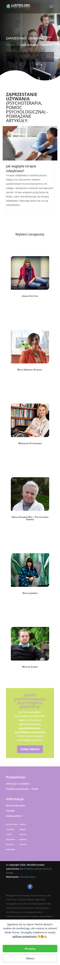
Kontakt (10, 810)
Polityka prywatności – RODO (22, 788)
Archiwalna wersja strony (35, 868)
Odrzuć (30, 958)
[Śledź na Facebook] (30, 886)
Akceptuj (30, 948)
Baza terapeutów (15, 805)
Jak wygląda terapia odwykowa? (21, 168)
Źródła (9, 872)
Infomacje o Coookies (18, 783)
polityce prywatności (24, 936)
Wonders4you (28, 876)
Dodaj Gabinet (30, 749)
